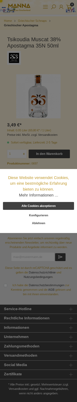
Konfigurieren (38, 215)
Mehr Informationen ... (38, 195)
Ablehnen (38, 223)
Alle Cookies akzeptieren (39, 205)
